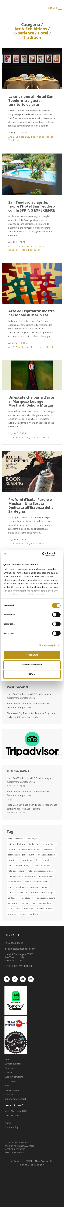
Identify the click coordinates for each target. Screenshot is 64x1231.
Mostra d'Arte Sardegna (27, 887)
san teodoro (27, 898)
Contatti (8, 1094)
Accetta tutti (32, 654)
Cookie (7, 1122)
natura (11, 892)
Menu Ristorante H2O (15, 1111)
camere (11, 849)
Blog (6, 1085)
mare (10, 887)
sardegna (12, 903)
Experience (23, 33)
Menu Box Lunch (12, 1115)
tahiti (18, 908)
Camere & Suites (13, 1063)
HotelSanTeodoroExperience (40, 871)
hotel (10, 865)
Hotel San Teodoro (16, 871)
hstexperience (14, 881)
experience (13, 860)
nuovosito (22, 892)
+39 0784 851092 (13, 943)
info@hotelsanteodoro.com (19, 948)
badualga (33, 844)
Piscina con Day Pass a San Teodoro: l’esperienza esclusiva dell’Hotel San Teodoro (32, 715)
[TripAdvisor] (31, 979)
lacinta (28, 881)
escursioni (48, 849)
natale (44, 887)
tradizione (28, 908)
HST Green (10, 1081)
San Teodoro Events (46, 898)
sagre (51, 892)
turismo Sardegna (45, 908)
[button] (55, 8)
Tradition (32, 37)
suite (10, 908)
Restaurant (35, 249)
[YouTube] (23, 979)
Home (7, 1059)
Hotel (43, 33)
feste (38, 860)
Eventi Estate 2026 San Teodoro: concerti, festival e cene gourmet (28, 705)
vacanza (12, 914)
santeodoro (13, 898)
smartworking (45, 903)
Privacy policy (11, 1127)
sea (33, 903)
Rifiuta (32, 674)
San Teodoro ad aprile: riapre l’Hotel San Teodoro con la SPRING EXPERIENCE (31, 206)
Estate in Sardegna (16, 854)
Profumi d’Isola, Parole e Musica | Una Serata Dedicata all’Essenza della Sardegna (31, 505)
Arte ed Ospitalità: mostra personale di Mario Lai (31, 313)
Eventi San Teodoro (46, 854)
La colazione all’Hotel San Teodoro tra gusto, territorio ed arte (30, 100)
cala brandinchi (48, 844)
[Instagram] (15, 979)
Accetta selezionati (32, 664)
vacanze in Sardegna (28, 914)
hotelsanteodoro (42, 865)
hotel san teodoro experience (21, 876)
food (47, 860)
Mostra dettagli (47, 645)
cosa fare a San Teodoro (29, 849)
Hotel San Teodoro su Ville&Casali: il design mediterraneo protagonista (29, 695)
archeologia (31, 838)
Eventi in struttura (13, 1076)
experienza (27, 860)
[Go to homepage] (9, 8)
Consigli (8, 1072)
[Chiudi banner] (59, 554)
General (13, 249)
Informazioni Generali (15, 1098)
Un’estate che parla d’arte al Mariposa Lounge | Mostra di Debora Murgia (31, 401)
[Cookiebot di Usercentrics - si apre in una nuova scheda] (42, 554)
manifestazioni (41, 881)
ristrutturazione (38, 892)
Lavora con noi (11, 1090)
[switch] (56, 614)
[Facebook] (7, 979)
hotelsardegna (45, 876)
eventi (31, 854)
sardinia (24, 903)
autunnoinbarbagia (16, 844)
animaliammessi (15, 838)
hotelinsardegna (23, 865)
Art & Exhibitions (30, 29)
